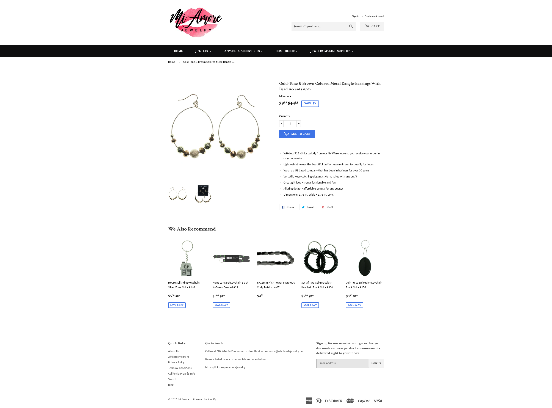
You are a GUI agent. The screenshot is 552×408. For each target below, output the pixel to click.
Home (171, 62)
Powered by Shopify (204, 399)
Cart (375, 26)
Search (172, 379)
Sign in (355, 16)
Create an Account (374, 16)
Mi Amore (183, 399)
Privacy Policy (176, 362)
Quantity (284, 116)
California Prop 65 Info (181, 373)
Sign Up (376, 363)
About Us (173, 351)
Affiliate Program (178, 357)
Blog (171, 385)
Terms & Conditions (179, 368)
